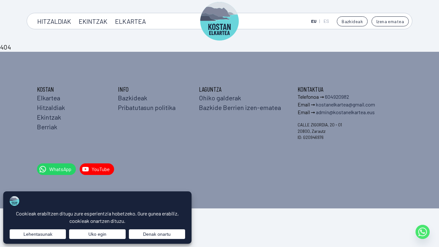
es (326, 21)
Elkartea (130, 21)
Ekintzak (93, 21)
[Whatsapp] (423, 232)
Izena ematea (390, 21)
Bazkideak (352, 21)
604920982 (337, 97)
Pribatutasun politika (146, 107)
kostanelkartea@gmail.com (345, 104)
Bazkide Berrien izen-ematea (240, 107)
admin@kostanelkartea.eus (345, 112)
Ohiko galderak (220, 98)
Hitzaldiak (54, 21)
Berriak (47, 127)
